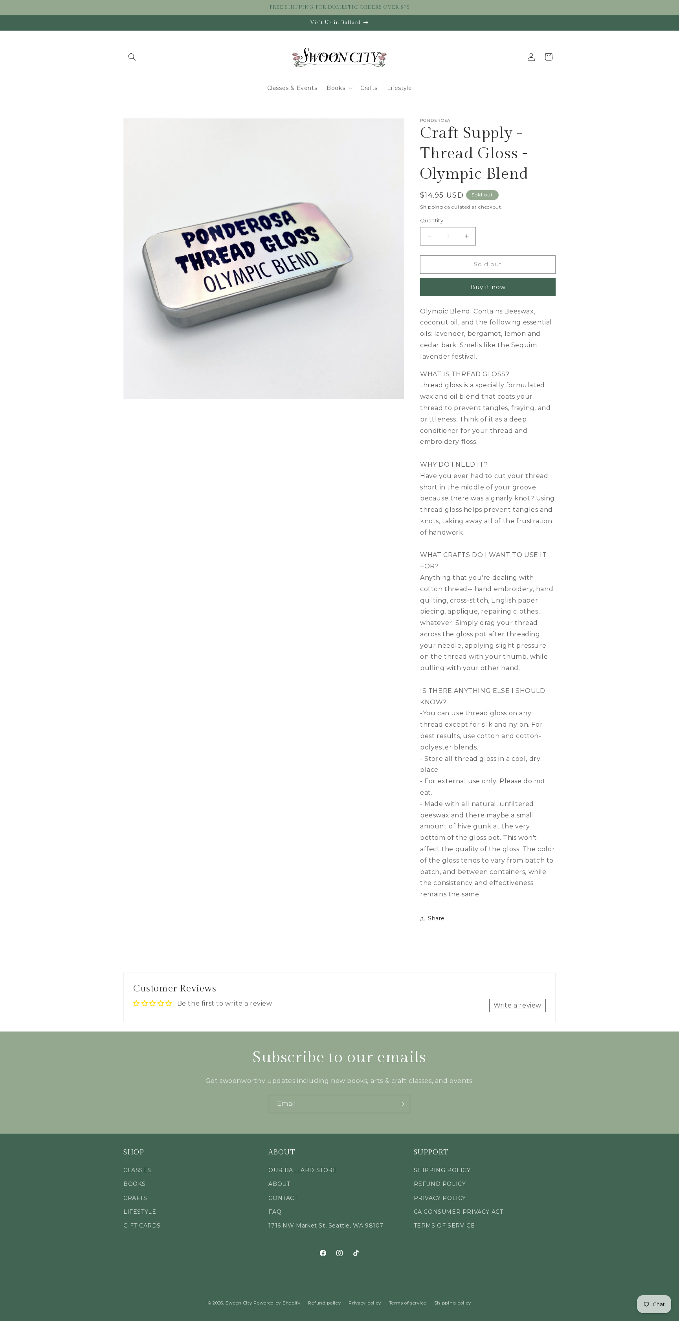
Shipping (431, 207)
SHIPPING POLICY (442, 1170)
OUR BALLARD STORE (302, 1170)
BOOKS (134, 1184)
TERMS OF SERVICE (444, 1225)
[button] (132, 57)
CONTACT (282, 1198)
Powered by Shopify (277, 1303)
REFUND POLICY (440, 1184)
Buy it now (488, 287)
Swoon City (239, 1303)
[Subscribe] (401, 1104)
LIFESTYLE (139, 1211)
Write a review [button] (517, 1005)
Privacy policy (365, 1302)
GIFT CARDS (142, 1225)
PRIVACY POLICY (440, 1198)
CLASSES (137, 1170)
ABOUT (279, 1184)
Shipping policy (453, 1302)
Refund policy (324, 1302)
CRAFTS (135, 1198)
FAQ (274, 1211)
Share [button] (436, 918)
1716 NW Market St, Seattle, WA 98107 (326, 1225)
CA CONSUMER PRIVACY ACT (458, 1211)
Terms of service (407, 1302)
